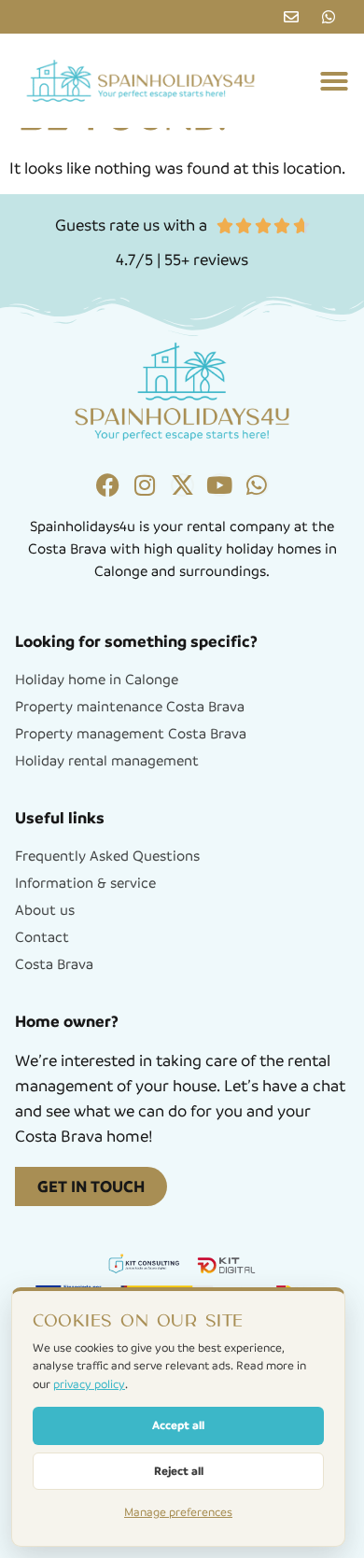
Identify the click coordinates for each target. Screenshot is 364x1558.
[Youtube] (219, 485)
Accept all (178, 1425)
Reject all (178, 1471)
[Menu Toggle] (334, 81)
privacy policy (89, 1384)
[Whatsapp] (257, 485)
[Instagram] (145, 485)
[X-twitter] (182, 485)
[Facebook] (107, 485)
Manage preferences (178, 1512)
